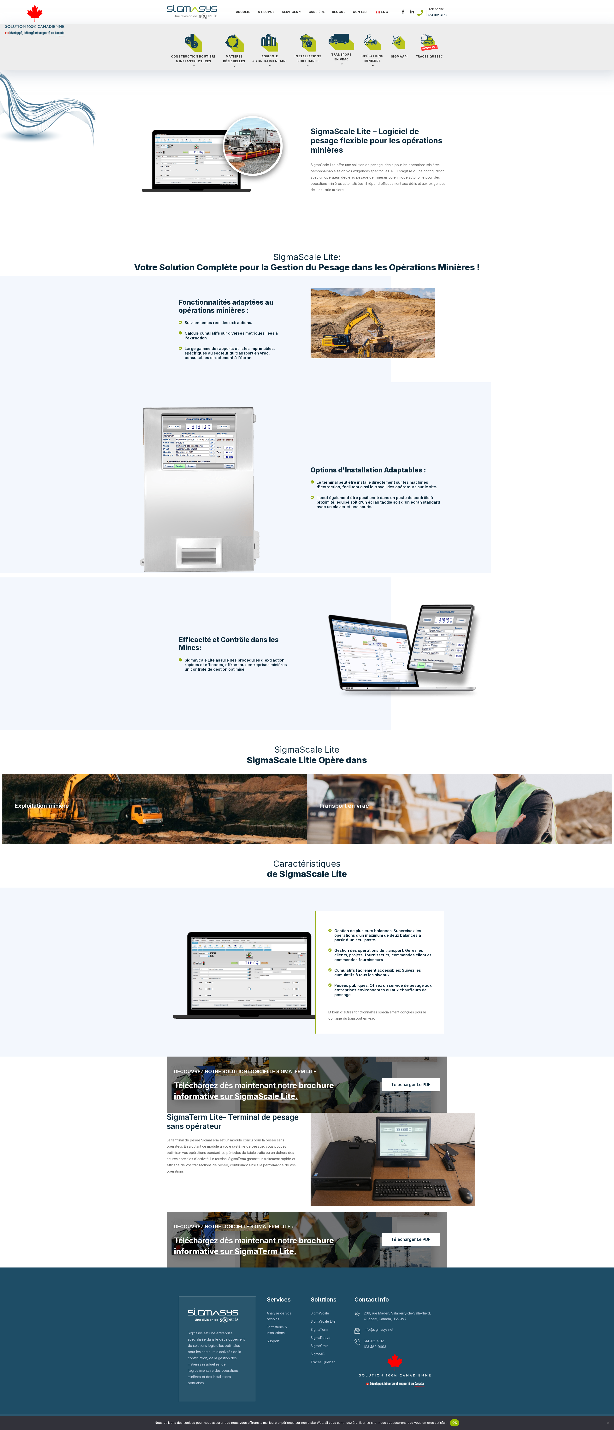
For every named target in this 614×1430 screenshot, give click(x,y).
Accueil (243, 12)
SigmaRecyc (320, 1338)
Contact (361, 12)
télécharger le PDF (411, 1084)
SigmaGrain (319, 1346)
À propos (266, 12)
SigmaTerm (319, 1329)
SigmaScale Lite (323, 1321)
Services (290, 12)
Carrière (317, 12)
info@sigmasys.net (378, 1329)
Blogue (338, 12)
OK (454, 1422)
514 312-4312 (437, 15)
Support (273, 1341)
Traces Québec (323, 1362)
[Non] (608, 1422)
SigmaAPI (318, 1354)
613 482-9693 (375, 1347)
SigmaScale (320, 1313)
